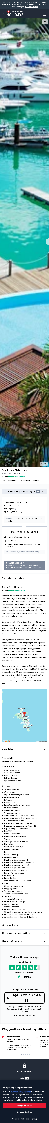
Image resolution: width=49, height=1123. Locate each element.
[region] (24, 1101)
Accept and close (24, 1105)
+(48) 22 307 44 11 (27, 998)
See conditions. (31, 7)
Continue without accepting (24, 1119)
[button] (3, 13)
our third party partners (21, 1092)
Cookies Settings (24, 1112)
